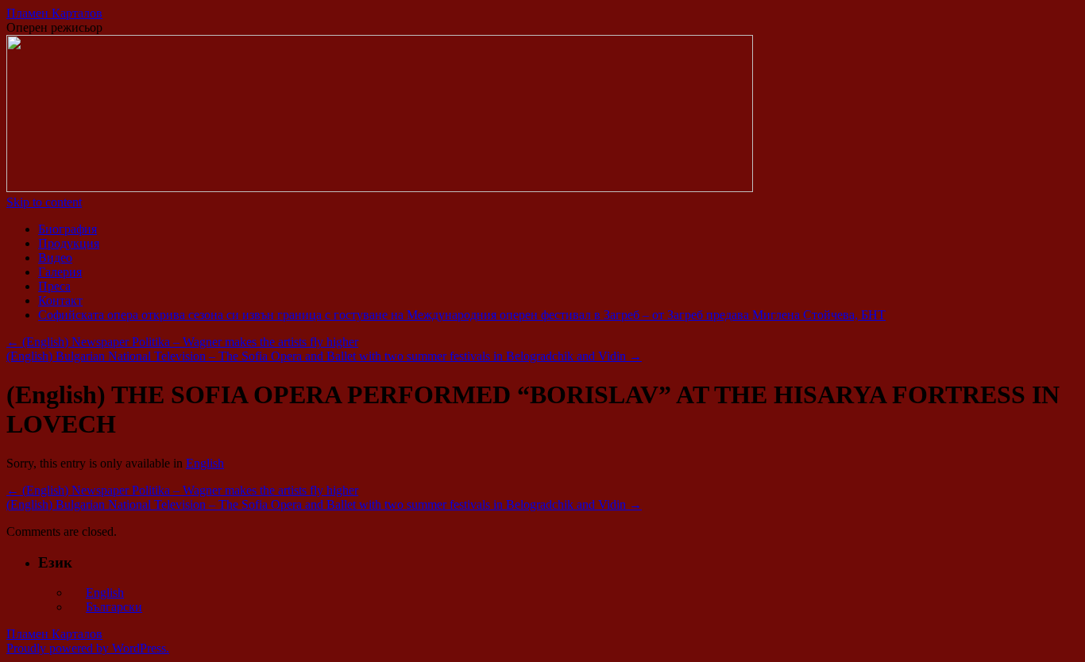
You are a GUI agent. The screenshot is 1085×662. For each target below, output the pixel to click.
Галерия (60, 272)
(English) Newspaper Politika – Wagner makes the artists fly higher (182, 341)
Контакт (60, 300)
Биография (67, 229)
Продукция (68, 243)
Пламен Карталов (54, 13)
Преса (54, 286)
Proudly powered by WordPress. (87, 648)
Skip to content (44, 202)
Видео (55, 257)
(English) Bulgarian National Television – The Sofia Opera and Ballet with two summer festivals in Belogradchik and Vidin (324, 356)
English (205, 463)
